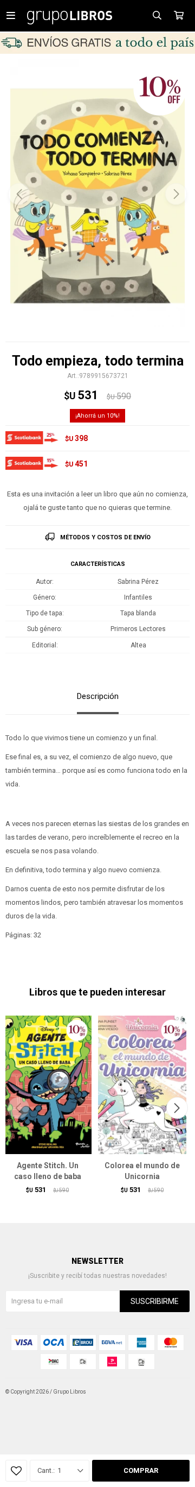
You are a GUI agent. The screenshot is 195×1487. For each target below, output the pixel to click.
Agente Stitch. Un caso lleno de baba (47, 1171)
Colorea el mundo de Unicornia (142, 1171)
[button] (176, 194)
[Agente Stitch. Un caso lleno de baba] (47, 1084)
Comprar (140, 1470)
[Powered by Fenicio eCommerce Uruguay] (173, 1392)
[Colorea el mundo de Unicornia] (142, 1084)
